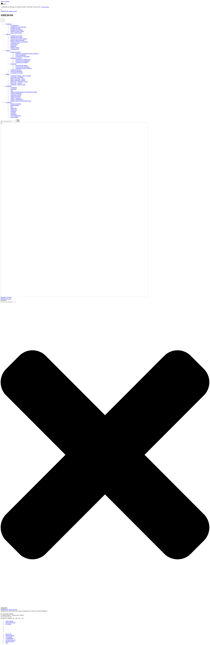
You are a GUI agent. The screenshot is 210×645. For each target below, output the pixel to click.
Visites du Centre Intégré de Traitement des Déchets (23, 92)
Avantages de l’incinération (22, 56)
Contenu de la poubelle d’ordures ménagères (26, 53)
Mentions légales (10, 635)
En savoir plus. (45, 7)
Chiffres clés (13, 109)
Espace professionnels (16, 33)
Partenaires (13, 111)
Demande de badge (15, 28)
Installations (13, 108)
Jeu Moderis (13, 87)
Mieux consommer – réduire (17, 80)
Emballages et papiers (16, 58)
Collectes (8, 34)
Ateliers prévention (15, 96)
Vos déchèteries (14, 25)
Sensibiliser (8, 86)
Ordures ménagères (15, 52)
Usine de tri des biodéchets (22, 67)
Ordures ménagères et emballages (19, 41)
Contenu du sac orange (21, 65)
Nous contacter (9, 621)
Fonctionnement (14, 105)
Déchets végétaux (15, 47)
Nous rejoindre (14, 117)
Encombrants (13, 44)
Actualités (13, 112)
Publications (13, 114)
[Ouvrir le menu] (3, 20)
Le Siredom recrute (11, 640)
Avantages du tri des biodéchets (23, 68)
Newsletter (8, 624)
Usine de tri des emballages (22, 61)
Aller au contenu (5, 1)
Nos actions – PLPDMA (16, 77)
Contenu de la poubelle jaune (23, 59)
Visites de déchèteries (16, 93)
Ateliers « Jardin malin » (16, 99)
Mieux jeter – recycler (16, 83)
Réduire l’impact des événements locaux (20, 101)
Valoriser (8, 50)
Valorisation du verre (15, 69)
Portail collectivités (10, 622)
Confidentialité (9, 638)
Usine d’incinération (20, 55)
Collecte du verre (14, 43)
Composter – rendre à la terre (18, 84)
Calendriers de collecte (16, 35)
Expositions (13, 89)
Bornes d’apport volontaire (17, 40)
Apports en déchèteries (16, 71)
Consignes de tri (14, 49)
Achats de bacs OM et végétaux (18, 38)
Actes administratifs (15, 115)
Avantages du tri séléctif (21, 62)
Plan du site (9, 634)
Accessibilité (9, 637)
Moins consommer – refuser (17, 78)
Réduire (8, 74)
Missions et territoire (15, 104)
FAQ (7, 643)
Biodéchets (13, 46)
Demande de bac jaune (16, 37)
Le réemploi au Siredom (16, 72)
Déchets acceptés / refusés (17, 31)
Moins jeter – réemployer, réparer (19, 81)
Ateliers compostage (15, 98)
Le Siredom (9, 102)
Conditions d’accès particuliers (18, 27)
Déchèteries (9, 24)
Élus (11, 106)
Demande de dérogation (16, 30)
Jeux (11, 90)
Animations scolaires (15, 95)
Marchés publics (10, 641)
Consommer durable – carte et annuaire (20, 75)
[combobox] (8, 302)
